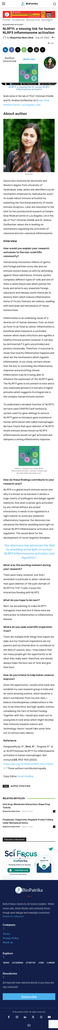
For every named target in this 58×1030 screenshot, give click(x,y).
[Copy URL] (42, 49)
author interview (20, 785)
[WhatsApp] (24, 49)
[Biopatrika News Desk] (5, 37)
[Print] (36, 49)
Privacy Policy (10, 938)
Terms (6, 933)
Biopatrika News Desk (21, 38)
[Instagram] (16, 1017)
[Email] (30, 49)
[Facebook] (11, 49)
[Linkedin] (5, 49)
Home (6, 20)
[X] (18, 49)
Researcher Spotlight (39, 20)
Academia (18, 20)
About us (8, 942)
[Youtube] (49, 1017)
